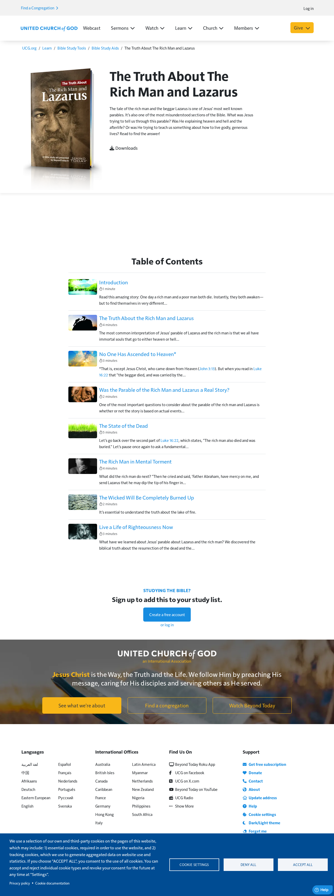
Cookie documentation (52, 883)
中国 (25, 772)
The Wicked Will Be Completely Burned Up (146, 497)
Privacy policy (19, 883)
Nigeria (138, 797)
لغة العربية (29, 764)
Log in (308, 8)
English (27, 805)
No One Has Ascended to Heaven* (137, 354)
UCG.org (29, 47)
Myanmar (140, 772)
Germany (102, 805)
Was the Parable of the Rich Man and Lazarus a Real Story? (164, 389)
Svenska (65, 805)
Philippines (141, 805)
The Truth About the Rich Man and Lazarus (146, 318)
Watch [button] (151, 28)
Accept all (303, 864)
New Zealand (143, 789)
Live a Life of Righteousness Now (136, 527)
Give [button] (299, 28)
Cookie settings (194, 864)
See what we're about (81, 705)
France (100, 797)
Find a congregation (167, 705)
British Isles (104, 772)
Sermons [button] (120, 28)
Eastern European (35, 797)
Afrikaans (29, 780)
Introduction (113, 282)
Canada (101, 780)
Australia (102, 764)
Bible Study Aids (105, 47)
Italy (99, 822)
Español (64, 764)
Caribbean (103, 789)
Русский (65, 797)
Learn (47, 47)
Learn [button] (180, 28)
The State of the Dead (123, 425)
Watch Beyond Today (252, 705)
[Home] (49, 28)
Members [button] (243, 28)
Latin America (144, 764)
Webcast (91, 28)
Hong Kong (104, 814)
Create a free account (167, 614)
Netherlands (142, 780)
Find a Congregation (38, 7)
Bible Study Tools (71, 47)
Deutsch (28, 789)
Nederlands (67, 780)
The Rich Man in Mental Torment (135, 461)
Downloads (126, 148)
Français (64, 772)
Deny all (248, 864)
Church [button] (210, 28)
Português (66, 789)
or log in (167, 624)
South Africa (142, 814)
